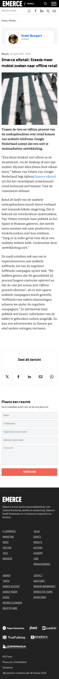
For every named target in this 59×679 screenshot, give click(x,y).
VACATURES (39, 581)
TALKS (36, 531)
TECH (5, 553)
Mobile (30, 4)
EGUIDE (6, 597)
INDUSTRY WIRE (10, 608)
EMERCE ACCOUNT (11, 586)
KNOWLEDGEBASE (41, 564)
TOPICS (6, 581)
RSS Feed (7, 657)
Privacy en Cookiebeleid (14, 662)
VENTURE (7, 548)
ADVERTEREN (39, 597)
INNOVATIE (7, 559)
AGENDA (6, 575)
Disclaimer (8, 668)
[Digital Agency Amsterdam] (13, 628)
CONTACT (37, 575)
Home (4, 21)
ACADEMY (38, 553)
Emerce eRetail (45, 176)
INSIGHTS (37, 542)
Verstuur (29, 472)
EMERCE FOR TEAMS (43, 592)
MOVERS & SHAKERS (12, 603)
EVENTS (37, 537)
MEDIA (6, 542)
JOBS (36, 559)
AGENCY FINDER (10, 592)
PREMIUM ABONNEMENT (44, 586)
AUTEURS (37, 548)
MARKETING (8, 537)
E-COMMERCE (9, 531)
